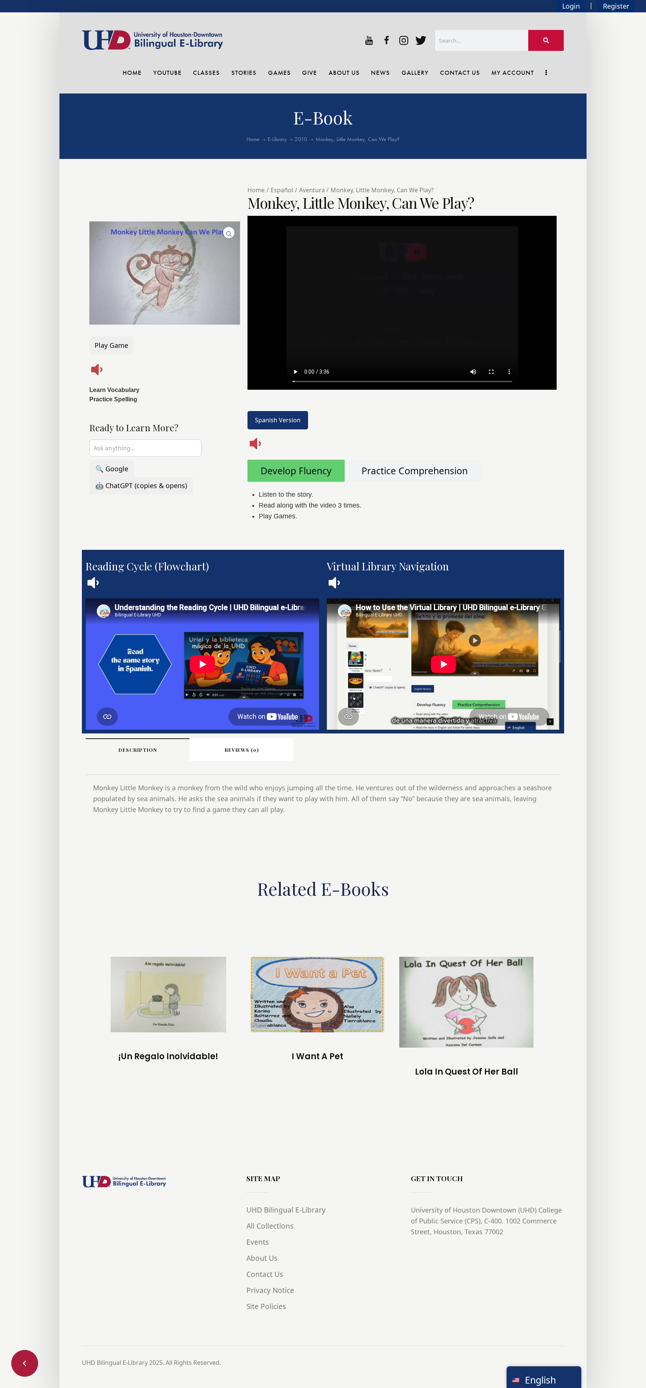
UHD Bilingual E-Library (286, 1210)
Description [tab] (138, 750)
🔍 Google (111, 468)
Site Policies (266, 1306)
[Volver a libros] (24, 1363)
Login (571, 5)
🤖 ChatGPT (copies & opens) (141, 485)
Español (282, 190)
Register (616, 5)
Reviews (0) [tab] (242, 750)
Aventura (312, 190)
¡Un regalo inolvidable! (168, 1056)
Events (257, 1242)
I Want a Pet (317, 1056)
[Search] (546, 40)
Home (252, 139)
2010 (301, 139)
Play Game (111, 345)
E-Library (277, 139)
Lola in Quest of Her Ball (466, 1072)
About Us (261, 1258)
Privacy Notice (270, 1290)
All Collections (269, 1226)
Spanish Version (278, 420)
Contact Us (264, 1274)
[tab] (296, 471)
